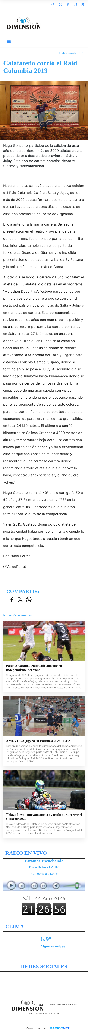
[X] (60, 4)
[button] (52, 4)
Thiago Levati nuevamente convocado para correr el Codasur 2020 (44, 817)
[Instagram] (75, 4)
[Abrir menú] (8, 41)
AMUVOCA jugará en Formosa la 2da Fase (38, 741)
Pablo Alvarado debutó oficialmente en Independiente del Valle (34, 668)
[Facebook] (67, 4)
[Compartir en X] (20, 599)
